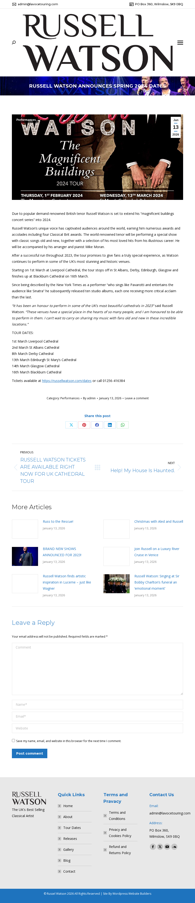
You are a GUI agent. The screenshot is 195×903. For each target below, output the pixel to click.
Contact (69, 871)
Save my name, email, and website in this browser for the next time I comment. (68, 741)
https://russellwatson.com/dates (67, 380)
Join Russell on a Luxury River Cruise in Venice (156, 551)
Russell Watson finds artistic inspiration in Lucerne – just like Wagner (67, 582)
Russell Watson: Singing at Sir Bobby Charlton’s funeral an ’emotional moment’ (156, 582)
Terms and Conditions (117, 815)
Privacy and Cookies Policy (120, 832)
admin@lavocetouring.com (38, 4)
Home (68, 806)
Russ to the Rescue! (58, 521)
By (89, 398)
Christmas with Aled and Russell (158, 521)
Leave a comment (137, 398)
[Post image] (25, 529)
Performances (26, 120)
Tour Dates (72, 827)
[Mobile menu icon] (180, 42)
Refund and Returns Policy (120, 849)
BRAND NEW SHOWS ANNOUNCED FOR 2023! (62, 551)
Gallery (68, 849)
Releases (70, 838)
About (68, 816)
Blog (66, 860)
